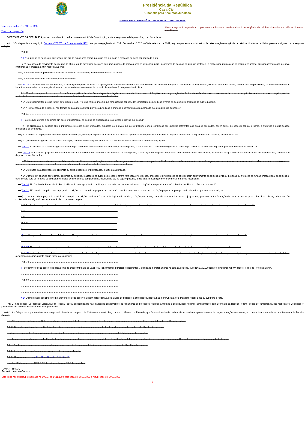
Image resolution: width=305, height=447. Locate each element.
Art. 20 (25, 184)
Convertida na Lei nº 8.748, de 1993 (19, 26)
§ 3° (23, 297)
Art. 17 (25, 146)
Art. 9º (25, 84)
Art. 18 (26, 152)
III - (23, 120)
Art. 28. (25, 247)
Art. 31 (25, 253)
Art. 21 (25, 190)
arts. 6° (34, 357)
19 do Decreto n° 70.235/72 (55, 357)
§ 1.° (23, 58)
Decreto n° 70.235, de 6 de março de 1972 (65, 43)
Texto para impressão (12, 31)
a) (22, 235)
